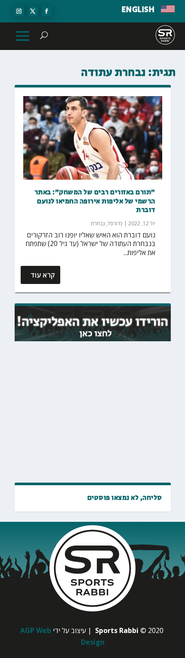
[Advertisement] (95, 412)
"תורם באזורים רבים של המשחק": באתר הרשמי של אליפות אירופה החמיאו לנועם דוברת (94, 201)
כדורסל (115, 223)
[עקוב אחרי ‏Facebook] (46, 11)
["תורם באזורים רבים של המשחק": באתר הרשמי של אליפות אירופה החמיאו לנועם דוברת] (92, 138)
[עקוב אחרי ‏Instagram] (19, 11)
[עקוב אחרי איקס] (33, 11)
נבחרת (98, 223)
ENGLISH (138, 10)
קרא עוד (43, 275)
